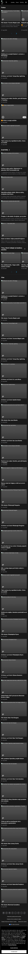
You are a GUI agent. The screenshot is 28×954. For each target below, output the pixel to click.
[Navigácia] (26, 2)
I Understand (14, 951)
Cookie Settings (14, 947)
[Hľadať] (6, 2)
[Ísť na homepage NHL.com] (2, 2)
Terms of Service (12, 944)
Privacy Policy (16, 936)
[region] (14, 940)
